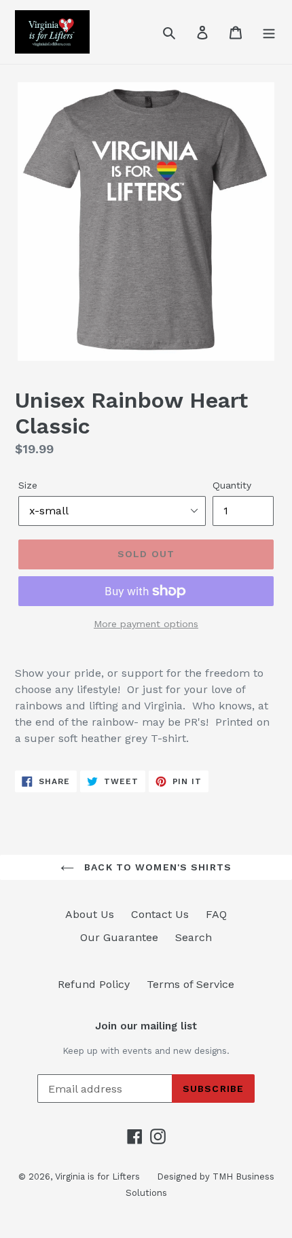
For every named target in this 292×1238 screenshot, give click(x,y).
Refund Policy (94, 984)
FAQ (216, 914)
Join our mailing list (146, 1026)
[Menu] (269, 32)
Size (27, 485)
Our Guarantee (119, 937)
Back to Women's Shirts (156, 867)
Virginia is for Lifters (97, 1176)
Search (193, 937)
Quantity (232, 485)
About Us (89, 914)
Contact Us (160, 914)
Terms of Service (190, 984)
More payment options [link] (146, 623)
